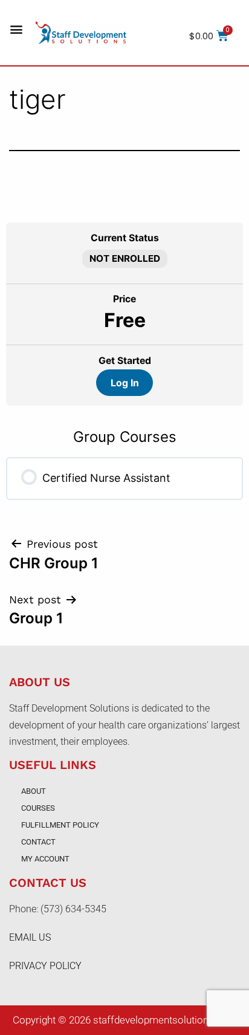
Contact (38, 841)
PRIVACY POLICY (45, 966)
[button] (16, 29)
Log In (125, 383)
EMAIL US (30, 937)
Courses (38, 808)
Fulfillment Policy (60, 824)
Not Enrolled (124, 258)
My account (45, 858)
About (33, 791)
